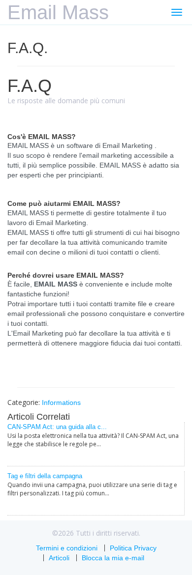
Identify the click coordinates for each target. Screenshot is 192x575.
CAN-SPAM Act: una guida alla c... (57, 427)
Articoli (59, 558)
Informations (61, 402)
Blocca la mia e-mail (113, 558)
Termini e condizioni (66, 548)
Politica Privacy (133, 548)
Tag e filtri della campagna (44, 476)
